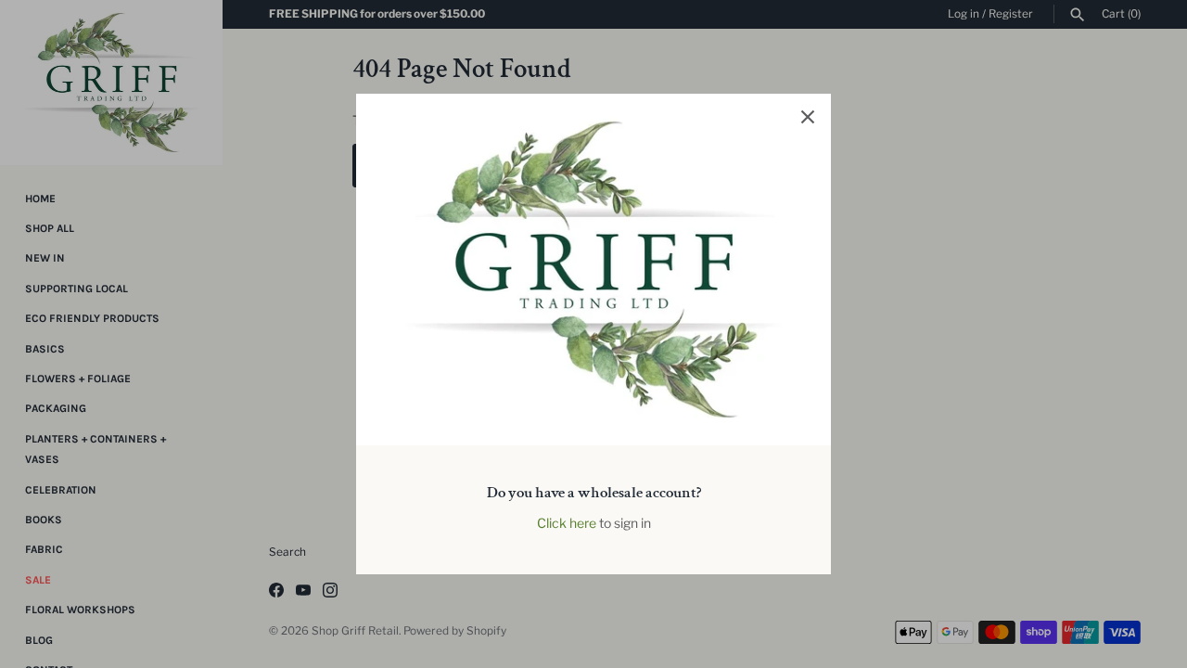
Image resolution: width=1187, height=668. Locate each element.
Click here (566, 523)
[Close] (807, 116)
